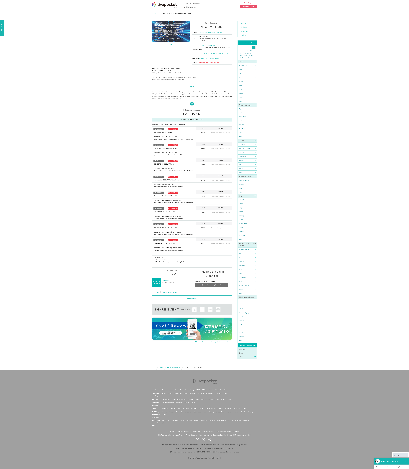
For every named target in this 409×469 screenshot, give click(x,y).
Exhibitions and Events (246, 297)
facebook (202, 309)
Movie (246, 55)
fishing (241, 273)
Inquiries (243, 35)
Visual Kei (242, 97)
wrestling (241, 216)
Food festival (242, 325)
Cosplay (241, 57)
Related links (244, 31)
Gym (240, 253)
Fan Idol (241, 141)
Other (240, 101)
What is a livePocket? (193, 3)
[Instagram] (210, 439)
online (240, 51)
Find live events (191, 7)
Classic (241, 93)
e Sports (241, 228)
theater (241, 113)
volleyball (241, 212)
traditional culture (244, 121)
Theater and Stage (245, 105)
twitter (194, 309)
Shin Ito (201, 32)
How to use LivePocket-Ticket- (203, 431)
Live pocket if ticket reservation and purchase (164, 5)
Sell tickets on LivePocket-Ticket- (228, 431)
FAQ (249, 435)
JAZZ (240, 85)
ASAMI (220, 32)
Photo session (247, 53)
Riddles (241, 55)
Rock (240, 69)
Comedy (246, 51)
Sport (240, 196)
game (240, 269)
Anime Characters (245, 176)
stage (240, 109)
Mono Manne (242, 129)
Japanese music (243, 65)
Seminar (241, 321)
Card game (242, 265)
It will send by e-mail (218, 309)
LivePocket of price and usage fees (170, 435)
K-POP (241, 89)
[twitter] (198, 439)
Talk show (241, 160)
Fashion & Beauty (244, 285)
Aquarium (241, 261)
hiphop (241, 81)
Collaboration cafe (244, 180)
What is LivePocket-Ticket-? (179, 431)
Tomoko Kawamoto (212, 32)
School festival (243, 333)
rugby (240, 208)
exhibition (241, 152)
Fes (240, 77)
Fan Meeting (242, 144)
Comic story (242, 117)
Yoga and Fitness (244, 249)
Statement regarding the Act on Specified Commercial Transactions (221, 435)
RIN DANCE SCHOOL (205, 45)
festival (241, 309)
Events (241, 353)
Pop (240, 73)
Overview (243, 23)
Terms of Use (190, 435)
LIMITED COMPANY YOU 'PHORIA (209, 58)
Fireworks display (244, 313)
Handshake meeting (244, 148)
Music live (242, 349)
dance (240, 133)
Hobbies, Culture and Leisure (156, 414)
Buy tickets (244, 27)
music (241, 61)
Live (240, 164)
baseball (241, 200)
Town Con (242, 317)
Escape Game (243, 277)
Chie (205, 32)
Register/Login (248, 6)
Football (241, 204)
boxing (241, 220)
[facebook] (204, 439)
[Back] (155, 13)
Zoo (240, 257)
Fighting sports (243, 223)
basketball (242, 235)
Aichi (213, 45)
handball (241, 231)
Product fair (242, 301)
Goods (241, 168)
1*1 (248, 57)
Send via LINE (210, 309)
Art (239, 329)
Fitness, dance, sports (169, 292)
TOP (153, 367)
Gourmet (251, 55)
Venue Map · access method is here (214, 53)
